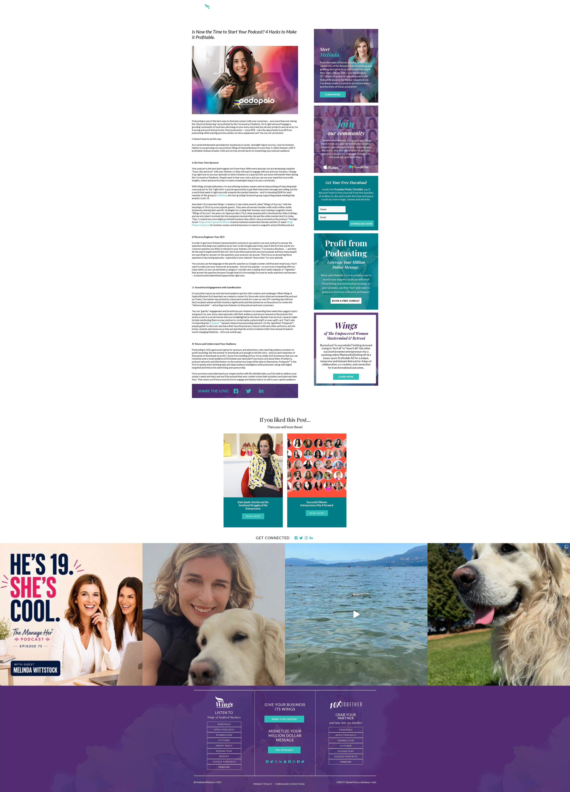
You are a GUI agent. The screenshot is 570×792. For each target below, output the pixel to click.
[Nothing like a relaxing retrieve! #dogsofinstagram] (356, 614)
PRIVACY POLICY (263, 783)
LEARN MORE (333, 94)
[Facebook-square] (267, 762)
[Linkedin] (264, 391)
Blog (320, 10)
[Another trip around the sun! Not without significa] (499, 614)
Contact (335, 10)
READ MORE (253, 516)
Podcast (284, 10)
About (244, 10)
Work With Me (263, 10)
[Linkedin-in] (280, 762)
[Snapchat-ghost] (285, 762)
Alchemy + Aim (368, 782)
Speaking (305, 10)
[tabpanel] (253, 480)
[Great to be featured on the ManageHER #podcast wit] (71, 614)
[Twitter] (272, 762)
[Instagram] (276, 762)
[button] (224, 724)
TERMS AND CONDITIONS (290, 783)
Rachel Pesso (352, 782)
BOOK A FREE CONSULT (346, 300)
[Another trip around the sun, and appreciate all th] (213, 614)
